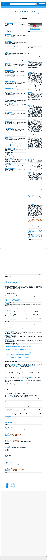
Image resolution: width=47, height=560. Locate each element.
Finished (35, 230)
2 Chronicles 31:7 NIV (8, 477)
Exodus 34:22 (30, 55)
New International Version (9, 23)
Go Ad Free (2, 556)
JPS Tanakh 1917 (8, 164)
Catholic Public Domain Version (10, 141)
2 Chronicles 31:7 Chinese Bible (10, 485)
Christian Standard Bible (9, 70)
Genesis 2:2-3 (31, 398)
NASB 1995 (7, 52)
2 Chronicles (5, 13)
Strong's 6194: (7, 453)
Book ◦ (38, 274)
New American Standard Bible (9, 48)
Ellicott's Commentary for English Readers (12, 407)
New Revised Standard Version (10, 148)
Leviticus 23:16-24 (31, 223)
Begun (29, 230)
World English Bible (8, 115)
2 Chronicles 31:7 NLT (8, 478)
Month (36, 231)
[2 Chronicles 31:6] (1, 250)
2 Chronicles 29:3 (16, 420)
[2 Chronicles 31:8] (46, 250)
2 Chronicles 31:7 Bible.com (9, 476)
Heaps (29, 231)
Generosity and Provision (9, 327)
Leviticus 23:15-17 (23, 365)
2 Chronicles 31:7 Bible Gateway (10, 475)
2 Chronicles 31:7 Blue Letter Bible (10, 474)
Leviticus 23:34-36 (31, 105)
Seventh (40, 231)
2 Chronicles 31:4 (17, 384)
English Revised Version (9, 85)
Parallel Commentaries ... (9, 422)
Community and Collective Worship (10, 335)
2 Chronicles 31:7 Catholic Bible (10, 487)
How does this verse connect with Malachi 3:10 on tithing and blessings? (17, 349)
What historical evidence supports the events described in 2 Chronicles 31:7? (18, 354)
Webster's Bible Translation (9, 106)
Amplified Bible (7, 63)
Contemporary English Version (10, 81)
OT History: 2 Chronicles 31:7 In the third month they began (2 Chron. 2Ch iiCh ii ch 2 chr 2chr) (20, 489)
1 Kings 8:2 (29, 100)
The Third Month (8, 310)
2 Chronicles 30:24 (31, 195)
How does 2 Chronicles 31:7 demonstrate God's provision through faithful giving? (19, 346)
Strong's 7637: (7, 464)
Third (30, 232)
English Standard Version (9, 30)
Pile (38, 231)
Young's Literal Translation (9, 128)
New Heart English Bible (9, 103)
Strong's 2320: (7, 435)
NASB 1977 (7, 56)
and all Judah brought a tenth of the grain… (12, 290)
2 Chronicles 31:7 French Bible (10, 486)
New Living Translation (8, 27)
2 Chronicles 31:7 (14, 364)
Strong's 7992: (7, 429)
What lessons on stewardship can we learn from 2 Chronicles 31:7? (16, 347)
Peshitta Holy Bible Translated (10, 158)
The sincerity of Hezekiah (33, 251)
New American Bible (8, 144)
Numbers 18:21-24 (31, 159)
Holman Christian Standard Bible (10, 74)
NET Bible (6, 99)
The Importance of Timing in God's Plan (11, 331)
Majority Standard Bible (8, 112)
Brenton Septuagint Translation (10, 168)
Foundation (40, 230)
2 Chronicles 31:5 (33, 377)
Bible (3, 13)
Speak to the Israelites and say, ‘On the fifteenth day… (13, 299)
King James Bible (8, 41)
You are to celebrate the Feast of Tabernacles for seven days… (14, 300)
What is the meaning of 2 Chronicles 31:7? (12, 344)
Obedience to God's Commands (10, 323)
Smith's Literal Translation (9, 132)
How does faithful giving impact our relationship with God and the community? (18, 352)
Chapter (40, 274)
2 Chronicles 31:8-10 (10, 395)
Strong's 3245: (7, 447)
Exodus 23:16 (30, 49)
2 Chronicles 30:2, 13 (23, 420)
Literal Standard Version (9, 121)
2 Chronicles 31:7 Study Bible (9, 483)
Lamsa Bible (7, 153)
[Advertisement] (24, 267)
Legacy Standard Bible (8, 59)
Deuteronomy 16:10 (31, 365)
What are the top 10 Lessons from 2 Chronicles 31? (14, 359)
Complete (31, 230)
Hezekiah (7, 303)
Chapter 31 (9, 13)
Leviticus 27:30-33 (31, 172)
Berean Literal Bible (8, 124)
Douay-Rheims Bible (8, 137)
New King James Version (9, 45)
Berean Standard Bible (8, 34)
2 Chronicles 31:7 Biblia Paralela (10, 484)
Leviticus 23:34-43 (24, 391)
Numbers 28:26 (30, 61)
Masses (33, 231)
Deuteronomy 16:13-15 (31, 118)
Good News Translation (8, 92)
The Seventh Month (9, 313)
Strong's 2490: (7, 441)
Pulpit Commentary (8, 416)
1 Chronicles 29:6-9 (31, 204)
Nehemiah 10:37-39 (31, 72)
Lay (30, 231)
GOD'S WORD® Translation (9, 88)
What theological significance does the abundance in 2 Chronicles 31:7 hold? (18, 357)
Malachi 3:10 (30, 92)
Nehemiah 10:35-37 (31, 133)
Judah (7, 307)
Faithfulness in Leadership (9, 339)
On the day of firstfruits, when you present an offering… (13, 283)
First (37, 230)
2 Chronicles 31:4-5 (17, 366)
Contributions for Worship (32, 32)
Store (28, 232)
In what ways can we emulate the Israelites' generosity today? (16, 351)
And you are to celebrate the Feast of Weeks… (12, 282)
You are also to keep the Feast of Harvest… (11, 281)
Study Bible (7, 274)
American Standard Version (9, 77)
